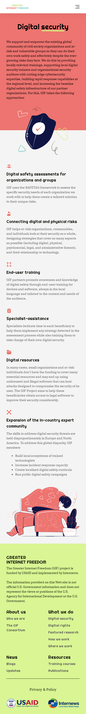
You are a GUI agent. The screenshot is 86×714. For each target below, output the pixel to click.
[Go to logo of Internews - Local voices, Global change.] (64, 703)
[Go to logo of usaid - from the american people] (22, 703)
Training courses (61, 664)
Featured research (63, 632)
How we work (58, 639)
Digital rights (59, 625)
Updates (13, 671)
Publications (58, 671)
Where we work (60, 646)
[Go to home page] (17, 6)
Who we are (15, 619)
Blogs (10, 664)
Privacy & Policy (43, 689)
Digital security (60, 619)
